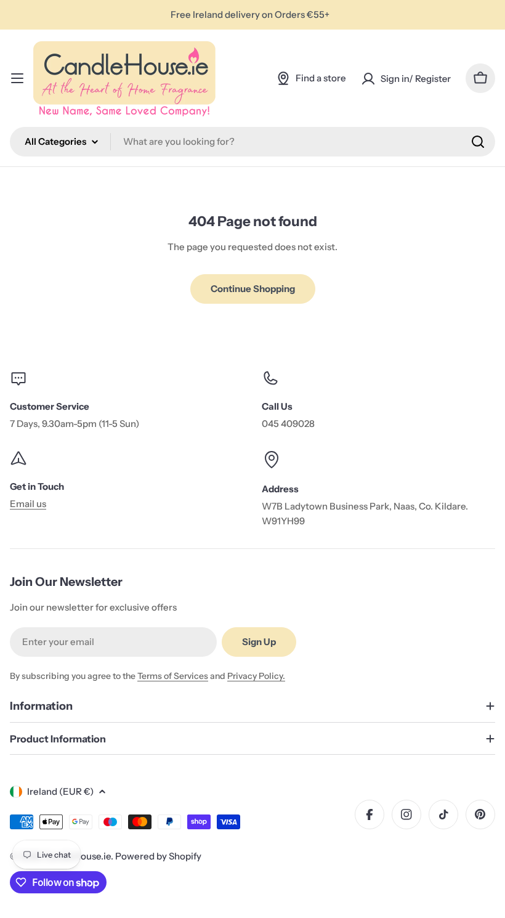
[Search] (478, 141)
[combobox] (252, 141)
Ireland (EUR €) (60, 791)
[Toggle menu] (17, 78)
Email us (28, 504)
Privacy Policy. (256, 675)
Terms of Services (172, 675)
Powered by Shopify (158, 856)
